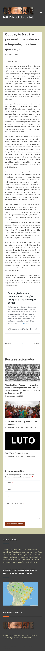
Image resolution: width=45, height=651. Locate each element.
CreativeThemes (9, 648)
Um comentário (30, 427)
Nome (10, 483)
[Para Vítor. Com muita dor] (22, 441)
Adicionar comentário (15, 503)
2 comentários (30, 456)
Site (8, 496)
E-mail (10, 489)
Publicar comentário (15, 524)
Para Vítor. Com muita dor (16, 453)
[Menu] (41, 13)
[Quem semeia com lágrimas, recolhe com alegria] (22, 409)
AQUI (30, 638)
